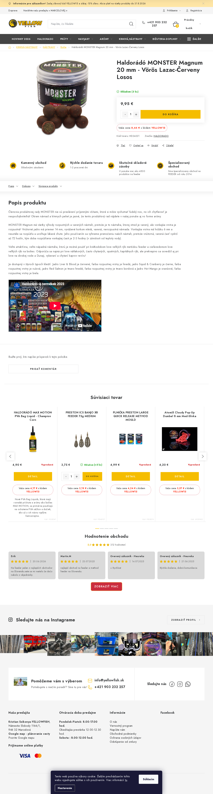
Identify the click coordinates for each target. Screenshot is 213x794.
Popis (11, 186)
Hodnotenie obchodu (106, 536)
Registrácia (196, 10)
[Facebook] (172, 684)
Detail (33, 476)
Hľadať (131, 24)
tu (126, 780)
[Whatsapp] (188, 684)
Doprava (12, 10)
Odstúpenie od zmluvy (123, 742)
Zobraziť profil (183, 620)
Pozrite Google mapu (21, 738)
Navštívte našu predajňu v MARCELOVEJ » (45, 10)
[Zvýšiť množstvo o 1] (136, 114)
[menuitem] (21, 39)
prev (10, 456)
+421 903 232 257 (156, 24)
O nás (113, 722)
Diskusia (26, 186)
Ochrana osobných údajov (125, 738)
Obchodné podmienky (123, 734)
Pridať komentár (43, 369)
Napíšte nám (117, 730)
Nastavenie (65, 788)
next (203, 456)
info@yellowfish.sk (109, 680)
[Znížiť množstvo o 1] (125, 114)
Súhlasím (148, 779)
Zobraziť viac (106, 586)
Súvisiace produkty (48, 186)
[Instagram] (180, 684)
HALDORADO (161, 136)
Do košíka (171, 114)
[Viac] (194, 39)
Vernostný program (121, 726)
